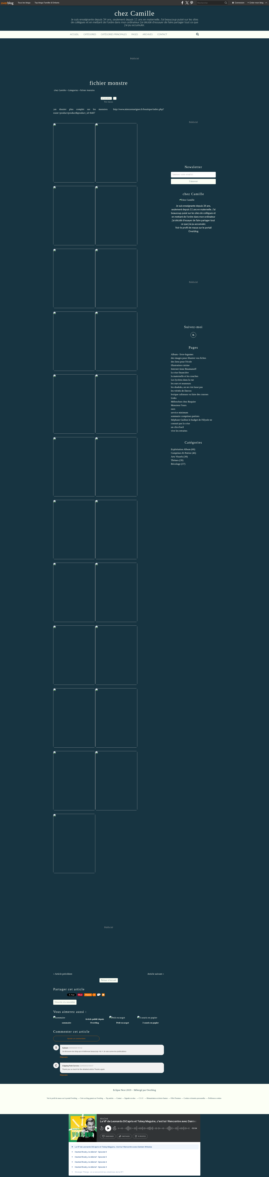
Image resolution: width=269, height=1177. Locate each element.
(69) (183, 449)
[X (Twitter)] (187, 2)
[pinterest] (191, 2)
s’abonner (109, 1136)
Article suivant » (155, 974)
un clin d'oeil (177, 427)
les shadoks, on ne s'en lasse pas (187, 387)
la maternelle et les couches (184, 376)
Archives (148, 34)
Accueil (74, 34)
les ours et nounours (181, 383)
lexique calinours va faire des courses (189, 394)
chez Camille (134, 13)
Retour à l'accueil (108, 980)
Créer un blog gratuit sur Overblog (91, 1098)
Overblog (151, 1090)
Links (174, 398)
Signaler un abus (130, 1098)
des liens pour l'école (181, 361)
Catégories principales (114, 34)
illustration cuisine (180, 365)
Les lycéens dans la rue (182, 380)
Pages (134, 34)
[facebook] (182, 2)
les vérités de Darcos (181, 390)
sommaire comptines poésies (185, 416)
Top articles (109, 1098)
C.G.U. (141, 1098)
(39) (179, 456)
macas (195, 228)
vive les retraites (179, 430)
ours (173, 409)
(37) (178, 464)
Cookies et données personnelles (194, 1098)
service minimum (179, 412)
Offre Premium (176, 1098)
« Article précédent (62, 974)
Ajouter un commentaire (76, 1039)
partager (126, 1136)
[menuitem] (74, 34)
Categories (73, 90)
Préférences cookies (214, 1098)
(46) (183, 453)
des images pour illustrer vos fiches (188, 358)
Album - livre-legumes (182, 354)
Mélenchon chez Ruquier (183, 401)
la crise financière (180, 372)
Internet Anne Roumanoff (183, 369)
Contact (162, 34)
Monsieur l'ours (178, 405)
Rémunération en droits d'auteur (157, 1098)
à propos (142, 1136)
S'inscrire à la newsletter (65, 1002)
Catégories (90, 34)
